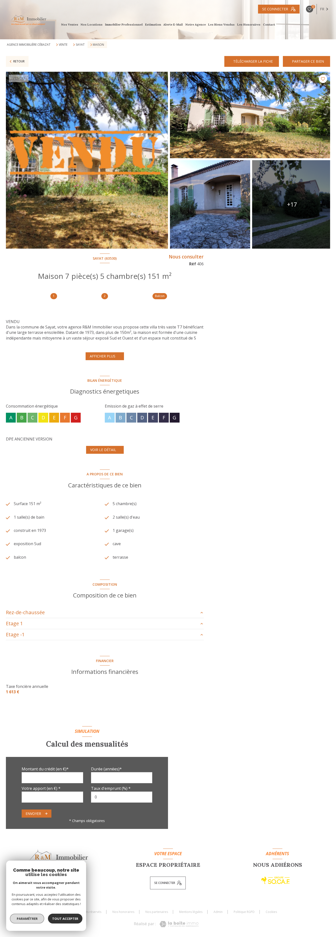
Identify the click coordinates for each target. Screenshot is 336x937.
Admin (218, 912)
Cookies (271, 912)
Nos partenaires (156, 912)
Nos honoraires (123, 912)
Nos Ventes (69, 24)
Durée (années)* (106, 769)
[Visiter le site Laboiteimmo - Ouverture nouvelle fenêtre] (179, 924)
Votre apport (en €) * (41, 788)
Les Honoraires (248, 24)
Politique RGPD (244, 912)
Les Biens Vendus (221, 24)
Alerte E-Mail (173, 24)
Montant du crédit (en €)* (45, 769)
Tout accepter (65, 918)
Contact (269, 24)
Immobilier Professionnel (124, 24)
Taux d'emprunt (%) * (111, 788)
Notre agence (195, 24)
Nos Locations (92, 24)
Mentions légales (190, 912)
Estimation (153, 24)
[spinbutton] (122, 797)
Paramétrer (27, 918)
